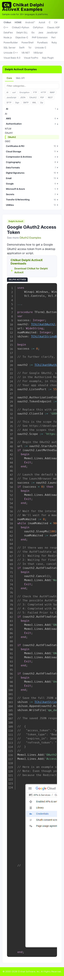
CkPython (38, 27)
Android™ (30, 22)
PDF (42, 97)
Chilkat (7, 22)
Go (32, 32)
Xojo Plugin (48, 57)
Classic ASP (53, 27)
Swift (22, 47)
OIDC (7, 141)
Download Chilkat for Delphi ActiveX (31, 270)
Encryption (25, 92)
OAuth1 (9, 132)
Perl (53, 37)
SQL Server (10, 47)
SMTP (26, 102)
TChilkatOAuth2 (43, 324)
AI (7, 92)
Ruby (54, 42)
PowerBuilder (11, 42)
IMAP (52, 92)
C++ (6, 27)
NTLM (8, 128)
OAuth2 (33, 97)
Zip (41, 102)
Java (40, 32)
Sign (17, 102)
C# (55, 22)
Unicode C (40, 47)
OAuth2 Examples (30, 237)
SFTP (8, 102)
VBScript (38, 52)
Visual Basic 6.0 (12, 57)
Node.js (8, 37)
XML (34, 102)
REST (50, 97)
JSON (22, 97)
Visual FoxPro (31, 57)
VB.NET (26, 52)
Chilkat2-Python (20, 27)
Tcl (29, 47)
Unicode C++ (11, 52)
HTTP (43, 92)
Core (9, 78)
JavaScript (52, 32)
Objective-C (21, 37)
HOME (18, 22)
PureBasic (42, 42)
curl (14, 92)
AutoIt (42, 22)
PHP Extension (40, 37)
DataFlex (8, 32)
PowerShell (27, 42)
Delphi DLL (22, 32)
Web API (20, 78)
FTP (35, 92)
